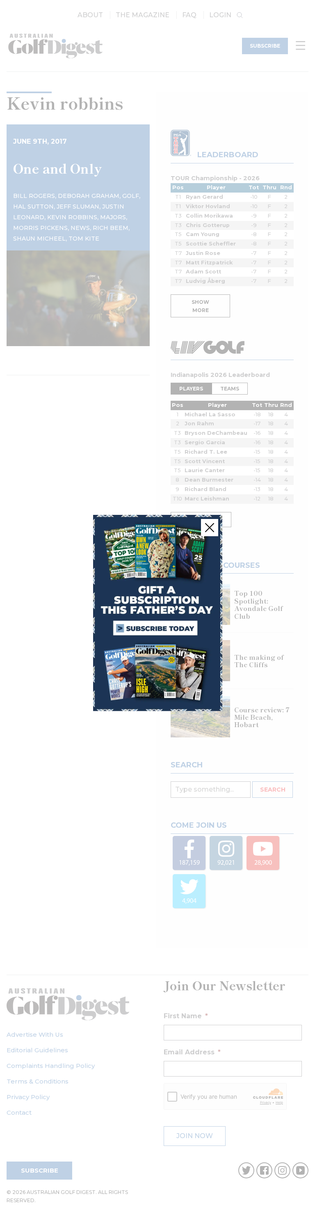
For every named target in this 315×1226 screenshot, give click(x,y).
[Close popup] (209, 527)
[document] (157, 613)
